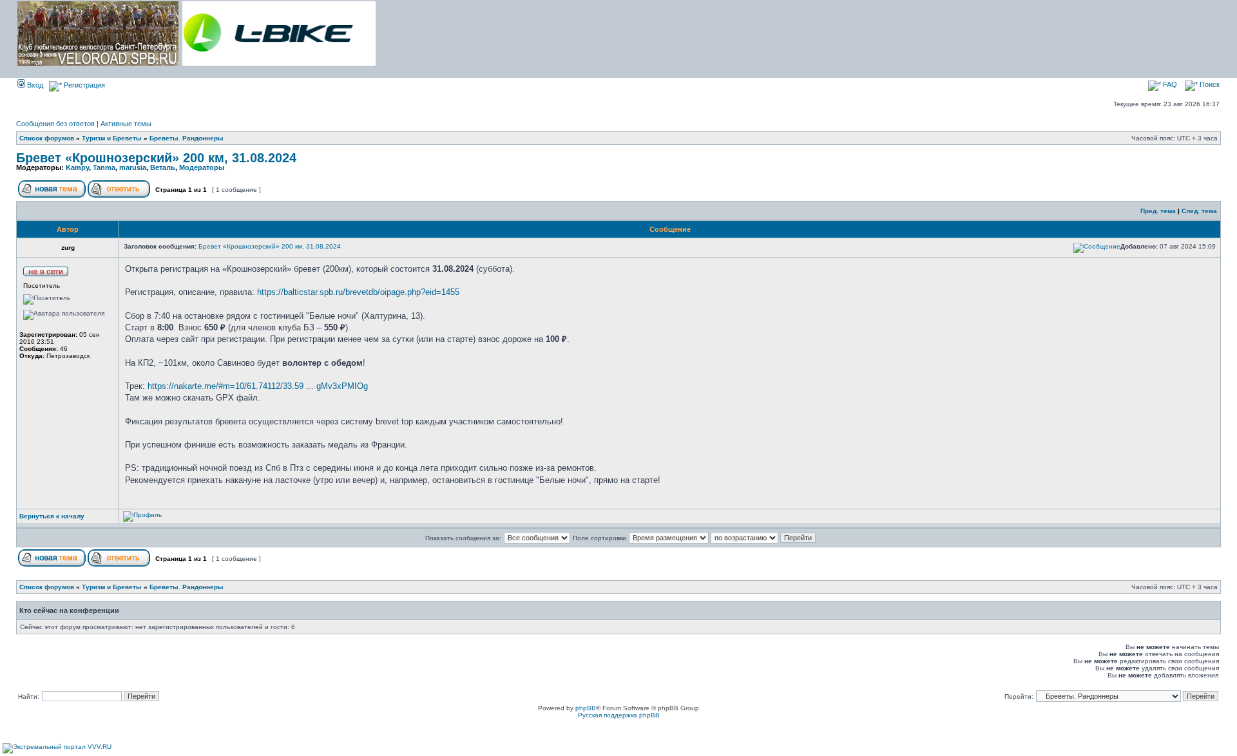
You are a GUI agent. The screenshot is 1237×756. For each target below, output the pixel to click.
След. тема (1199, 210)
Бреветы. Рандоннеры (186, 138)
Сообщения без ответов (55, 124)
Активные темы (126, 124)
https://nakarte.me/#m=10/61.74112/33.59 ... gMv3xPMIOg (258, 386)
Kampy (77, 167)
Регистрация (83, 85)
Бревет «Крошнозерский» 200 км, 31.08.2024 (156, 158)
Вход (34, 85)
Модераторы (201, 167)
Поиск (1209, 84)
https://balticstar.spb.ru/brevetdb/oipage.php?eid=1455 (358, 292)
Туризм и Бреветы (112, 138)
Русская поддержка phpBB (619, 715)
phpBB (585, 708)
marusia (132, 167)
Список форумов (46, 138)
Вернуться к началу (51, 516)
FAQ (1169, 84)
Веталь (162, 167)
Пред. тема (1158, 210)
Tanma (104, 167)
